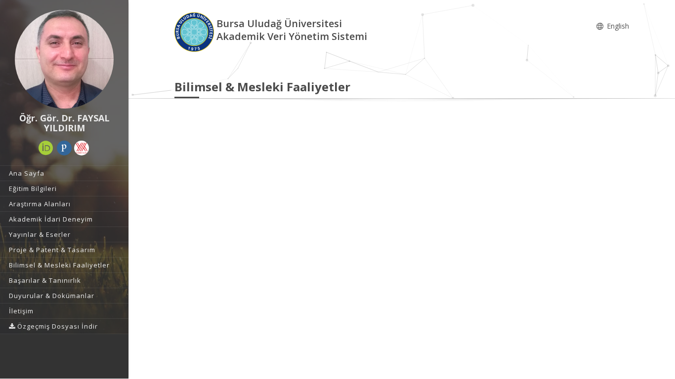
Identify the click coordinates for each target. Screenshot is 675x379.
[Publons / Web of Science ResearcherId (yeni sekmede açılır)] (64, 148)
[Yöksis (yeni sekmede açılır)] (81, 148)
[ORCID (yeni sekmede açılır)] (46, 148)
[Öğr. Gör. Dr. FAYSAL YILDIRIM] (64, 59)
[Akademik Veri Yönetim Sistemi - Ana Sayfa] (195, 31)
